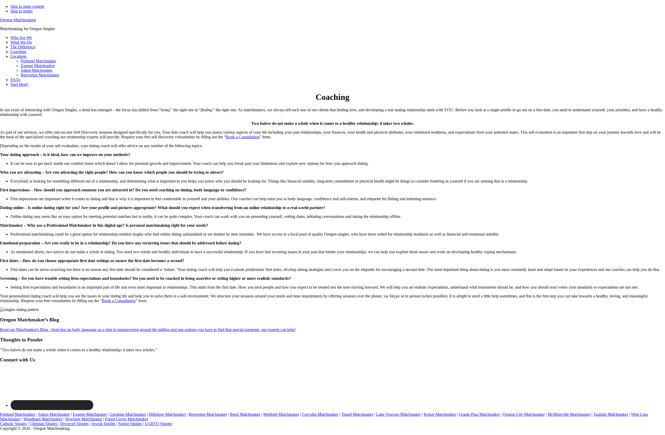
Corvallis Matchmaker (320, 414)
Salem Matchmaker (54, 414)
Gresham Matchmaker (128, 414)
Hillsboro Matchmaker (167, 414)
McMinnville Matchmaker (569, 414)
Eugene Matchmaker (90, 414)
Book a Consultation (243, 137)
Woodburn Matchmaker (42, 419)
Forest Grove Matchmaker (126, 419)
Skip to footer (21, 11)
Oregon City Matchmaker (524, 414)
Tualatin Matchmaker (610, 414)
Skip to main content (27, 6)
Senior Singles (130, 423)
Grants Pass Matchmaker (479, 414)
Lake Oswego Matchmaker (398, 414)
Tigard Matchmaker (357, 414)
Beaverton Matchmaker (208, 414)
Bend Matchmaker (245, 414)
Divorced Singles (74, 423)
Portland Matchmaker (17, 414)
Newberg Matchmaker (83, 419)
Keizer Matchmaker (440, 414)
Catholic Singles (13, 423)
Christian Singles (43, 423)
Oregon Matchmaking (18, 20)
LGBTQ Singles (158, 423)
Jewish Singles (103, 423)
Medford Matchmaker (281, 414)
